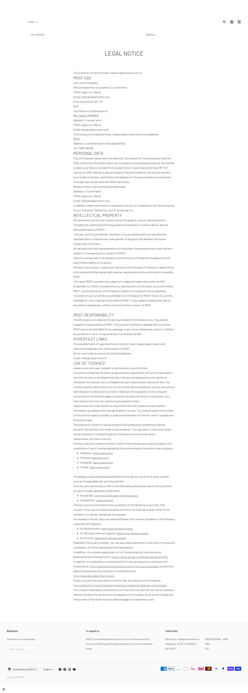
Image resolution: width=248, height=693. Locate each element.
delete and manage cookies (117, 528)
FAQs (207, 643)
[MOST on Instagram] (69, 669)
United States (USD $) (24, 669)
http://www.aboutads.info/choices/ (94, 575)
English (47, 669)
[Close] (3, 689)
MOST (22, 677)
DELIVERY (170, 648)
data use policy (100, 457)
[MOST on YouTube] (74, 669)
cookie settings (104, 500)
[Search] (224, 22)
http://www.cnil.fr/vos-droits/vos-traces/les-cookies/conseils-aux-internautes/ (120, 585)
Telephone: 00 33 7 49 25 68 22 (180, 643)
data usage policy (103, 453)
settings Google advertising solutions (116, 495)
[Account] (232, 22)
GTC (207, 648)
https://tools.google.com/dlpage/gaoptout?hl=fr (140, 556)
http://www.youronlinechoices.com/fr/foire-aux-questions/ (125, 566)
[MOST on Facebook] (60, 669)
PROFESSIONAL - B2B (216, 639)
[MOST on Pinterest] (64, 669)
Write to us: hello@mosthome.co (182, 639)
